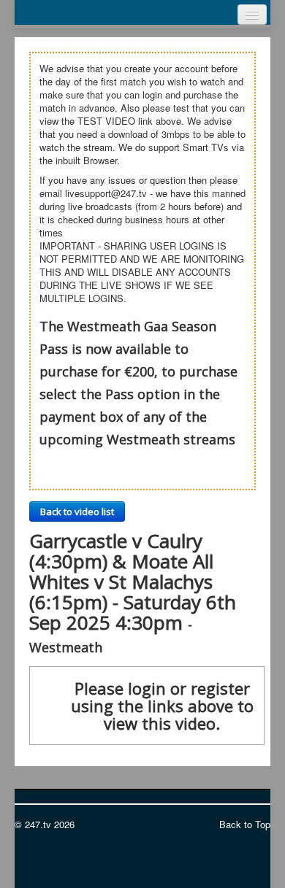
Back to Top (244, 824)
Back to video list (77, 511)
